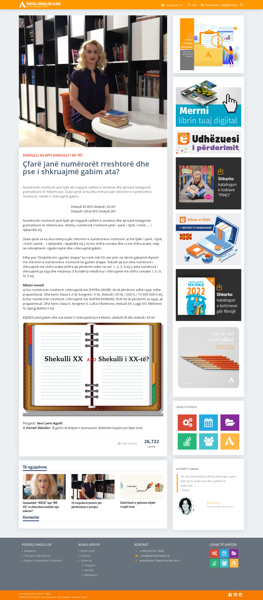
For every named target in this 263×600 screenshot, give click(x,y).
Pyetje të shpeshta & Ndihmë (42, 560)
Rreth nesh (87, 551)
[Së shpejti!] (208, 423)
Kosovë (89, 570)
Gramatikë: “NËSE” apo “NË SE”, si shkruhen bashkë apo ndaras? (41, 507)
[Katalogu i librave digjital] (230, 423)
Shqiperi (89, 565)
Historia (85, 556)
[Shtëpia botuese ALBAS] (230, 441)
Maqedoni (91, 575)
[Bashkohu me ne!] (208, 441)
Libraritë (86, 560)
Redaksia (29, 551)
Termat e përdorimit (36, 556)
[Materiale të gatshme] (187, 423)
